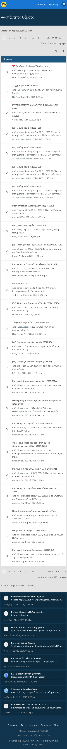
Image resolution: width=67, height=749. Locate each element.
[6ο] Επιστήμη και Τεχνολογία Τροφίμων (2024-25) (37, 244)
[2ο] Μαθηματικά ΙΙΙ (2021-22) (26, 186)
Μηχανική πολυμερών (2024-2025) (29, 225)
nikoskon (21, 385)
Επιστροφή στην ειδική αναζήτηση (16, 30)
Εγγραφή (53, 4)
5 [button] (25, 37)
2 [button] (9, 37)
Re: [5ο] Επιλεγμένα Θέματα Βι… (27, 658)
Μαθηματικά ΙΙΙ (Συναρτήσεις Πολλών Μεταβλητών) (36, 135)
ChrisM (20, 112)
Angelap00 (22, 210)
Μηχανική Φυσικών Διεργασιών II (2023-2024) (34, 468)
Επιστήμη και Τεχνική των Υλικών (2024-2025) (34, 264)
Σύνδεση (41, 4)
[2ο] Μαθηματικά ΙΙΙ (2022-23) (26, 166)
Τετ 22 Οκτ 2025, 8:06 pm (24, 697)
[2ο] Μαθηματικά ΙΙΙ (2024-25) (26, 127)
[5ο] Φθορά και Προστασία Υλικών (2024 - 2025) (35, 303)
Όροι (56, 725)
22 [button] (33, 37)
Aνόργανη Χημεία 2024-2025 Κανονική (30, 322)
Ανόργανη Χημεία (20, 330)
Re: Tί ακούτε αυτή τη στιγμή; (26, 673)
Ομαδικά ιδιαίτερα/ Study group (32, 66)
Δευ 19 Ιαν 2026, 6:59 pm (19, 666)
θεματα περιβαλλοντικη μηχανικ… (28, 596)
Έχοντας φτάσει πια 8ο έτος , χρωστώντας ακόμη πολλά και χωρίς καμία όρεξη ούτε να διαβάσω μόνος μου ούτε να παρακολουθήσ (37, 630)
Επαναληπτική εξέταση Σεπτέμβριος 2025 (33, 205)
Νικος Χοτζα (22, 268)
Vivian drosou (23, 515)
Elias (19, 70)
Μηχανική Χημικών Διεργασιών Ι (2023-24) (33, 550)
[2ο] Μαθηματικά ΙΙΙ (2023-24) (26, 147)
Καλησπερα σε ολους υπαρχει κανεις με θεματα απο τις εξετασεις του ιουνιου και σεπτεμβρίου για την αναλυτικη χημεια (37, 707)
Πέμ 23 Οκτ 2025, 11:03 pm (25, 681)
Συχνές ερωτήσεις (29, 725)
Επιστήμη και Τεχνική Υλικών (26, 271)
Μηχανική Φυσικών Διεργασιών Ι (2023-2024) (34, 381)
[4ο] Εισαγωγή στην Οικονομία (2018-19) (32, 361)
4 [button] (20, 37)
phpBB (23, 740)
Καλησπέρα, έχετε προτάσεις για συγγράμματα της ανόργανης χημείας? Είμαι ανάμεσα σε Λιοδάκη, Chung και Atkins (37, 692)
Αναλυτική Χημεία (20, 518)
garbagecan (22, 287)
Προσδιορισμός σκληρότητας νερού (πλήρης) (34, 511)
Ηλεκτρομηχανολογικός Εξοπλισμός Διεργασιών (35, 411)
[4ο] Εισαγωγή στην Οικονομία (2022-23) (32, 342)
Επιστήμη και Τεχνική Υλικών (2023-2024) (32, 423)
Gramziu (41, 744)
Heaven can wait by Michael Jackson (28, 676)
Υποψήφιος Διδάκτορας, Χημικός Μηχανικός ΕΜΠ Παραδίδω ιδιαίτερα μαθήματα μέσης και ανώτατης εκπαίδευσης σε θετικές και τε (37, 646)
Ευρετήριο (12, 725)
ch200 (19, 307)
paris (6, 604)
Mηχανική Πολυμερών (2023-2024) (28, 530)
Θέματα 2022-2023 (21, 283)
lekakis (20, 248)
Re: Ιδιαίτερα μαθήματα (23, 642)
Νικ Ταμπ (21, 89)
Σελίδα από (54, 37)
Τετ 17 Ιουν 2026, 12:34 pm (21, 620)
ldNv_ (19, 229)
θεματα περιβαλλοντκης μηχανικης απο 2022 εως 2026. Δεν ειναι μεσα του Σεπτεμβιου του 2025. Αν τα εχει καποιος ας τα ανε (37, 599)
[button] (39, 38)
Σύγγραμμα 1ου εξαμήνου (25, 85)
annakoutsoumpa (25, 132)
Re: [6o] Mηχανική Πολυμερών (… (27, 612)
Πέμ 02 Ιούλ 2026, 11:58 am (21, 604)
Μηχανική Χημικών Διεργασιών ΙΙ (28, 291)
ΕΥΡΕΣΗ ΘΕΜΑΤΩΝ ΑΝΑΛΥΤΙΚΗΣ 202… (30, 704)
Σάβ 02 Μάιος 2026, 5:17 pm (21, 635)
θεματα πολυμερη (20, 615)
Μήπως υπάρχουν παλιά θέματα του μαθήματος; (34, 661)
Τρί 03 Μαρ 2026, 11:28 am (21, 651)
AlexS (6, 651)
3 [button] (14, 37)
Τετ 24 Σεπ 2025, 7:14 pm (22, 712)
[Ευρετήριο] (4, 4)
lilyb (5, 666)
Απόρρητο (46, 725)
